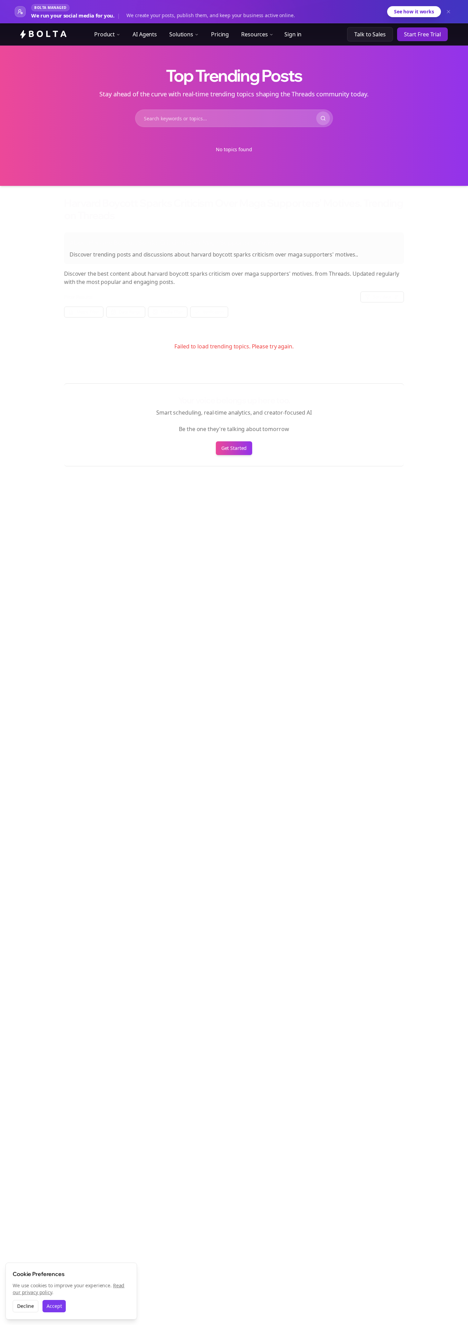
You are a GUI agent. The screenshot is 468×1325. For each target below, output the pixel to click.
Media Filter (172, 312)
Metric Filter (88, 312)
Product (104, 34)
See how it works (414, 11)
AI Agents (145, 34)
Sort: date (382, 297)
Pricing (220, 34)
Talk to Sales (369, 34)
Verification (213, 312)
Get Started (234, 448)
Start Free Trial (422, 34)
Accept (54, 1306)
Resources (254, 34)
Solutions (181, 34)
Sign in (292, 34)
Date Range (130, 312)
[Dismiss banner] (448, 11)
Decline (25, 1306)
